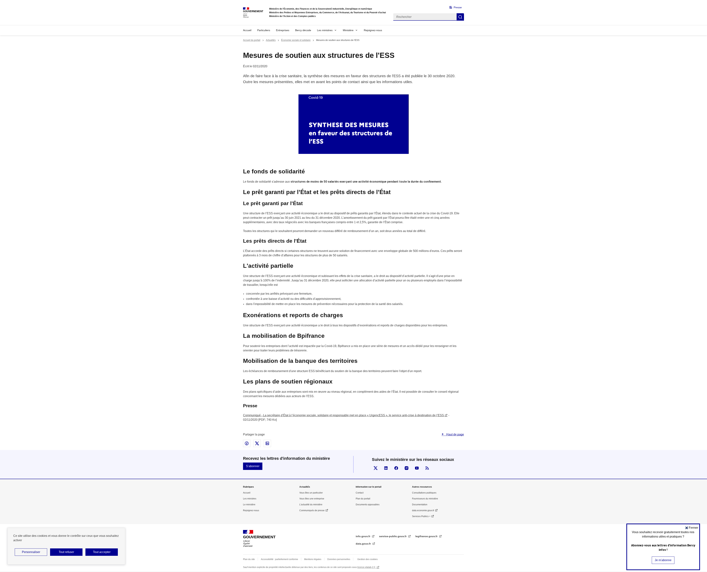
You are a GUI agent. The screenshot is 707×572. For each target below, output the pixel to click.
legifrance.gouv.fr (426, 536)
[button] (691, 527)
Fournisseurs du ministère (425, 498)
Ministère (348, 30)
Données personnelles (338, 559)
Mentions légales (312, 559)
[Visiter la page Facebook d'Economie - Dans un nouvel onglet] (396, 468)
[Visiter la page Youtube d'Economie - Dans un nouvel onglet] (417, 468)
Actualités (271, 40)
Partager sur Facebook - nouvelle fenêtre (246, 443)
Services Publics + (421, 516)
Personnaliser (31, 552)
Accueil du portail (251, 40)
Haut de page (455, 434)
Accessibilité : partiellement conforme (279, 559)
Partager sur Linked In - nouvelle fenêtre (267, 443)
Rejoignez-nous (373, 30)
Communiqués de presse (312, 510)
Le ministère (249, 504)
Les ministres (325, 30)
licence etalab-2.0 (366, 567)
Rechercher (460, 17)
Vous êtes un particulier (311, 492)
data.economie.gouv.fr (423, 510)
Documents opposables (367, 504)
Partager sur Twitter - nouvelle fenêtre (257, 443)
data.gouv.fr (364, 543)
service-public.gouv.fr (393, 536)
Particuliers (263, 30)
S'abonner (252, 466)
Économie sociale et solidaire (296, 40)
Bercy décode (303, 30)
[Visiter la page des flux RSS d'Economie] (427, 468)
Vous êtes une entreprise (311, 498)
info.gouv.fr (363, 536)
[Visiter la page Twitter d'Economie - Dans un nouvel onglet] (375, 468)
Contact (359, 492)
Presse (458, 7)
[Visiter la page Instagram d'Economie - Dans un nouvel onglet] (406, 468)
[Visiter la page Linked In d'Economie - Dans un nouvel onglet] (386, 468)
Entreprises (282, 30)
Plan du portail (363, 498)
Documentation (419, 504)
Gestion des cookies (367, 559)
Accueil (247, 30)
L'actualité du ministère (310, 504)
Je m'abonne (663, 560)
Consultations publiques (424, 492)
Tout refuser (66, 552)
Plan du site (249, 559)
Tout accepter (101, 552)
